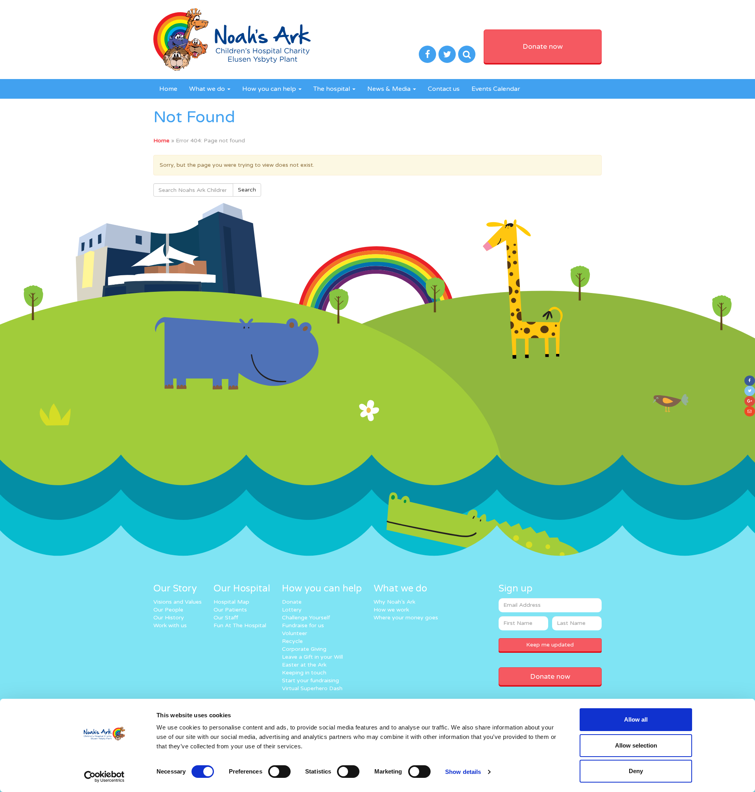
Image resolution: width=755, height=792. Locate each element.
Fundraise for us (303, 625)
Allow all (636, 719)
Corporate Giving (304, 649)
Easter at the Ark (304, 664)
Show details (463, 771)
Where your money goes (406, 617)
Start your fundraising (310, 680)
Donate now (543, 46)
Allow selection (636, 745)
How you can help (270, 89)
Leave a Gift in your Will (312, 657)
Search (247, 189)
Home (168, 89)
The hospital (332, 89)
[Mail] (749, 411)
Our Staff (226, 617)
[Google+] (749, 401)
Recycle (292, 641)
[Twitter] (749, 391)
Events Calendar (495, 89)
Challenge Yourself (306, 617)
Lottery (292, 609)
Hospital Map (231, 602)
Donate (292, 602)
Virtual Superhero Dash (312, 688)
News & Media (389, 89)
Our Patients (230, 609)
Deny (636, 771)
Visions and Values (177, 602)
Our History (168, 617)
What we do (207, 89)
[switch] (279, 771)
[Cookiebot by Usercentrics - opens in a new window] (104, 777)
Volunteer (294, 633)
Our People (168, 609)
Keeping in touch (304, 672)
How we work (391, 609)
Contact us (444, 89)
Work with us (170, 625)
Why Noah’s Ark (394, 602)
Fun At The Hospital (240, 625)
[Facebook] (749, 381)
